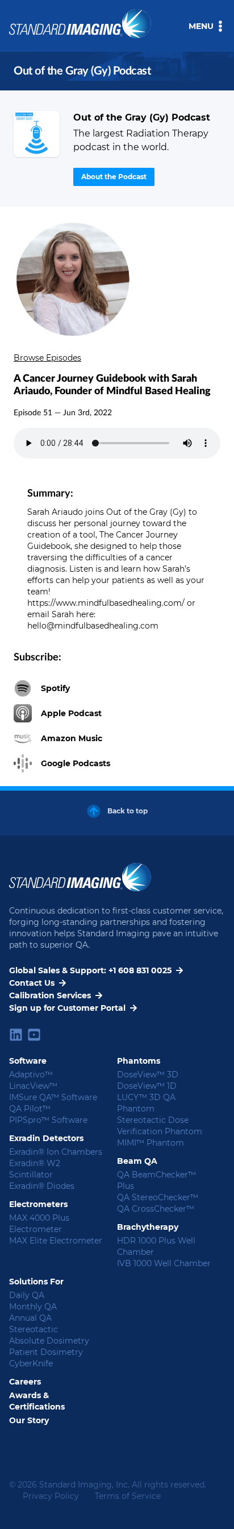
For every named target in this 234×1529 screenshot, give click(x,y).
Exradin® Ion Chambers (55, 1152)
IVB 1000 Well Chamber (164, 1263)
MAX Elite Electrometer (55, 1240)
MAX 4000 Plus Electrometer (39, 1223)
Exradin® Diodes (41, 1186)
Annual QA (30, 1318)
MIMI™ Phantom (150, 1143)
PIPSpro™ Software (48, 1120)
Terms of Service (128, 1496)
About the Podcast (114, 176)
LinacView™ (33, 1086)
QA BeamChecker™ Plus (156, 1180)
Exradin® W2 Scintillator (34, 1169)
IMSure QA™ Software (53, 1097)
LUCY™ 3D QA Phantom (146, 1103)
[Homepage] (37, 134)
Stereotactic (33, 1329)
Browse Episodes (47, 358)
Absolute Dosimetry (49, 1341)
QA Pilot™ (30, 1109)
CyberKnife (31, 1363)
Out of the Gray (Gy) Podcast (141, 117)
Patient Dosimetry (46, 1352)
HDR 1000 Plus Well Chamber (156, 1246)
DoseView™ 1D (147, 1086)
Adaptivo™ (31, 1074)
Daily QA (26, 1295)
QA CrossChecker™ (155, 1209)
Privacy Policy (51, 1496)
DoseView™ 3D (147, 1074)
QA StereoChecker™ (157, 1197)
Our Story (29, 1420)
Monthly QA (33, 1306)
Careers (25, 1382)
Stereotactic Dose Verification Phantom (159, 1126)
